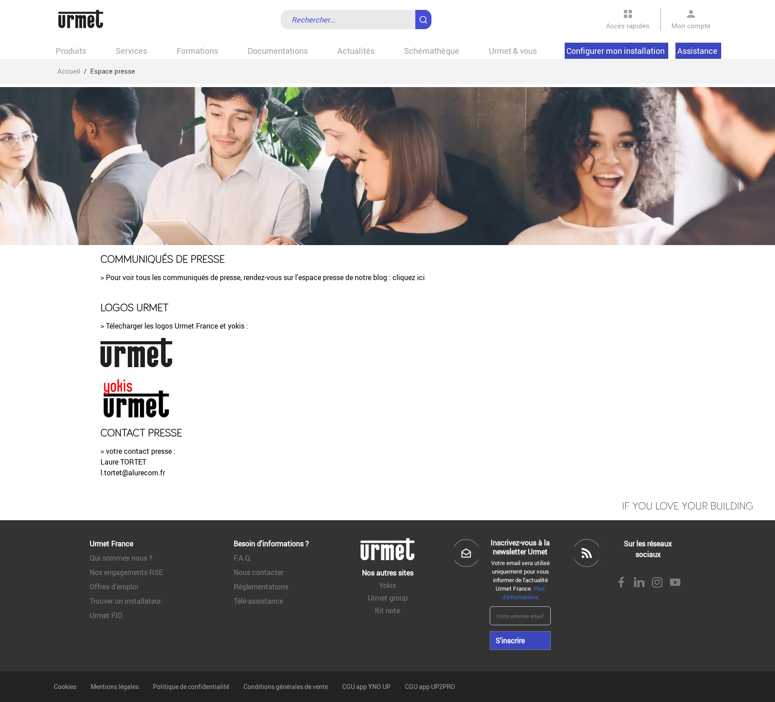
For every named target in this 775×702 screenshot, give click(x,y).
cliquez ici (409, 277)
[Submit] (425, 15)
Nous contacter (258, 572)
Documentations (278, 50)
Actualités (355, 50)
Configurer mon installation (615, 50)
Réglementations (261, 587)
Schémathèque (431, 50)
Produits (71, 50)
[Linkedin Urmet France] (639, 583)
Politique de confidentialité (191, 686)
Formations (197, 50)
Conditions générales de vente (286, 686)
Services (131, 50)
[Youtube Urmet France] (675, 583)
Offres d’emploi (114, 587)
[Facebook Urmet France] (621, 583)
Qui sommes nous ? (121, 558)
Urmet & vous (513, 50)
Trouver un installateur (125, 601)
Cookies (65, 686)
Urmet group (388, 598)
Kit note (387, 610)
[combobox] (356, 19)
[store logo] (81, 19)
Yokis (387, 585)
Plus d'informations (523, 592)
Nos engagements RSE (126, 572)
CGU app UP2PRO (430, 686)
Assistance (697, 50)
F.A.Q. (243, 558)
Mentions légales (115, 686)
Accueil (68, 70)
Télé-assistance (258, 601)
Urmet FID (106, 615)
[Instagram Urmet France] (657, 583)
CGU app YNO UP (366, 686)
